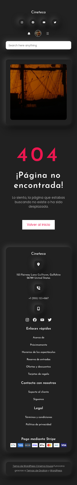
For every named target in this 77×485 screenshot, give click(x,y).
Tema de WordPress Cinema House (33, 466)
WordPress (56, 470)
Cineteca (38, 12)
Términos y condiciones (38, 417)
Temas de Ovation (37, 470)
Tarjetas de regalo (38, 374)
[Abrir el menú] (48, 33)
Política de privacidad (38, 424)
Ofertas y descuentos (38, 366)
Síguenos (38, 399)
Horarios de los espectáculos (38, 352)
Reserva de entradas (38, 359)
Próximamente (38, 345)
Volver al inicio (38, 224)
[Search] (66, 45)
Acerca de (38, 337)
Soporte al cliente (38, 392)
